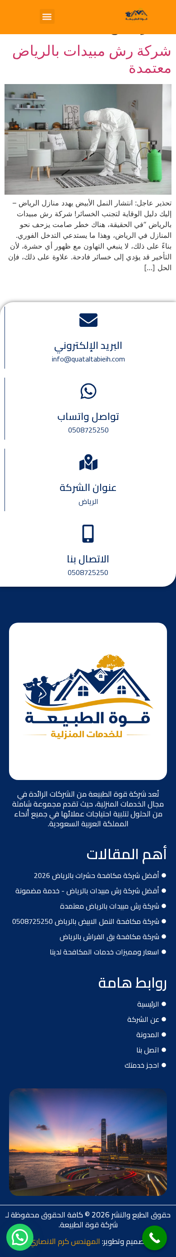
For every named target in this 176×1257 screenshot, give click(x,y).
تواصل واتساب (88, 416)
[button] (47, 16)
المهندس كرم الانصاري (64, 1241)
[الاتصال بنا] (88, 534)
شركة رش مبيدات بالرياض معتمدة (91, 59)
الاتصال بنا (88, 558)
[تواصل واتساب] (88, 391)
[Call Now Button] (154, 1238)
